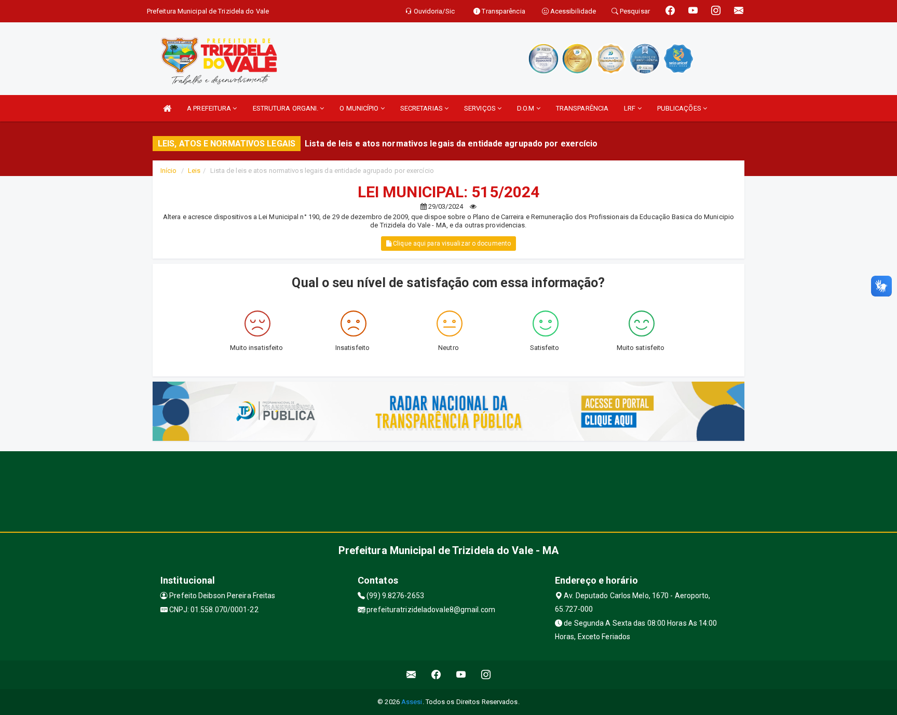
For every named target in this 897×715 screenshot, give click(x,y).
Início (168, 170)
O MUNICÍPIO (359, 108)
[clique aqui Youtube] (461, 675)
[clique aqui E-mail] (411, 675)
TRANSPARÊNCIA (582, 108)
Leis (194, 170)
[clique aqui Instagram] (486, 675)
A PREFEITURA (210, 108)
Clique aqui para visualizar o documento (451, 243)
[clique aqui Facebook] (436, 675)
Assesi (412, 702)
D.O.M (526, 108)
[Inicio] (167, 108)
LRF (630, 108)
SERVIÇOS (480, 108)
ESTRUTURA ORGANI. (286, 108)
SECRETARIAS (422, 108)
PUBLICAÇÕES (680, 108)
